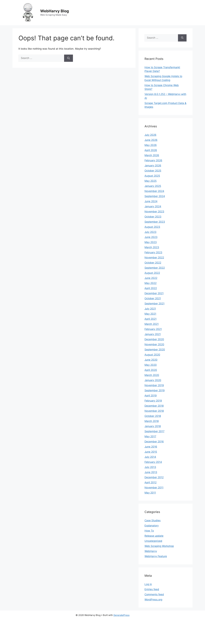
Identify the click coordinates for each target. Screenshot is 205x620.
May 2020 (151, 364)
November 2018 (154, 410)
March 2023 (152, 247)
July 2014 (150, 456)
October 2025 (153, 170)
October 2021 (153, 298)
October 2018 (153, 415)
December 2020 (154, 339)
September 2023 (155, 221)
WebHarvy (151, 551)
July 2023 (150, 231)
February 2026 (153, 160)
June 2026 (151, 139)
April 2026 (151, 150)
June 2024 (151, 201)
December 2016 (154, 441)
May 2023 (151, 242)
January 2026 (153, 165)
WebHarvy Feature (156, 556)
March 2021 (152, 323)
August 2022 (152, 272)
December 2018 (154, 405)
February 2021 (153, 329)
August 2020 (152, 354)
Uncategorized (153, 540)
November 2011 (154, 487)
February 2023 (153, 252)
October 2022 (153, 262)
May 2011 (150, 492)
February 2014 (153, 461)
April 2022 (151, 288)
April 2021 (151, 318)
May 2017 (150, 436)
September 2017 (154, 431)
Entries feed (152, 589)
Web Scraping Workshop (159, 546)
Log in (148, 584)
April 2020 (151, 369)
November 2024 (154, 191)
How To (149, 530)
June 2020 (151, 359)
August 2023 (152, 226)
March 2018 (152, 421)
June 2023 (151, 237)
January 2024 (153, 206)
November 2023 (154, 211)
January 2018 (153, 426)
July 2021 (150, 308)
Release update (154, 535)
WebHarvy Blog (54, 11)
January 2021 (153, 334)
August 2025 (152, 175)
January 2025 (153, 185)
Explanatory (152, 525)
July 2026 (150, 134)
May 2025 (151, 180)
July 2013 (150, 467)
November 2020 (154, 344)
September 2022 (155, 267)
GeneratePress (121, 615)
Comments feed (154, 594)
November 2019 (154, 385)
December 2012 (154, 477)
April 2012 (151, 482)
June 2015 (151, 451)
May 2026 (151, 145)
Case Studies (153, 520)
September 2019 (155, 390)
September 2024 (155, 196)
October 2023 (153, 216)
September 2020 (155, 349)
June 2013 (151, 472)
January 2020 (153, 380)
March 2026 (152, 155)
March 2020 (152, 375)
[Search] (68, 58)
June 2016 (151, 446)
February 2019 (153, 400)
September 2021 (154, 303)
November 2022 (154, 257)
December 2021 (154, 293)
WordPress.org (153, 599)
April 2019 (151, 395)
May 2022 (151, 283)
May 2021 (150, 313)
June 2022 (151, 277)
